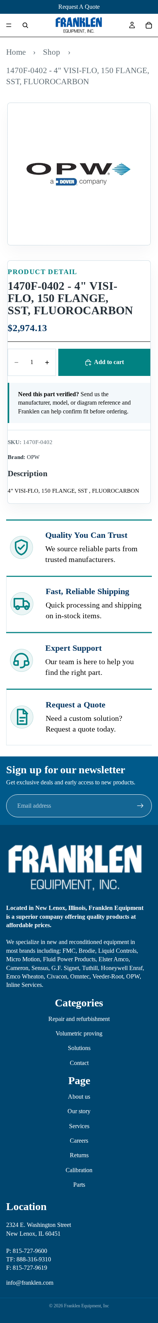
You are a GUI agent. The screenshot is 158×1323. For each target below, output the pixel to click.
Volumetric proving (79, 1033)
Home (16, 51)
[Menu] (9, 25)
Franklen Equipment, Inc (86, 1305)
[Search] (25, 25)
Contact (79, 1063)
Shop (51, 51)
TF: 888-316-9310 (28, 1259)
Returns (79, 1155)
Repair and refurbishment (79, 1019)
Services (79, 1126)
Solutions (79, 1048)
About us (79, 1096)
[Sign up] (140, 806)
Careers (79, 1140)
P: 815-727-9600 (26, 1251)
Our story (79, 1111)
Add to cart (109, 362)
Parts (79, 1184)
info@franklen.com (29, 1282)
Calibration (79, 1170)
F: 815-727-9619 (26, 1267)
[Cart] (148, 25)
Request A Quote (79, 6)
